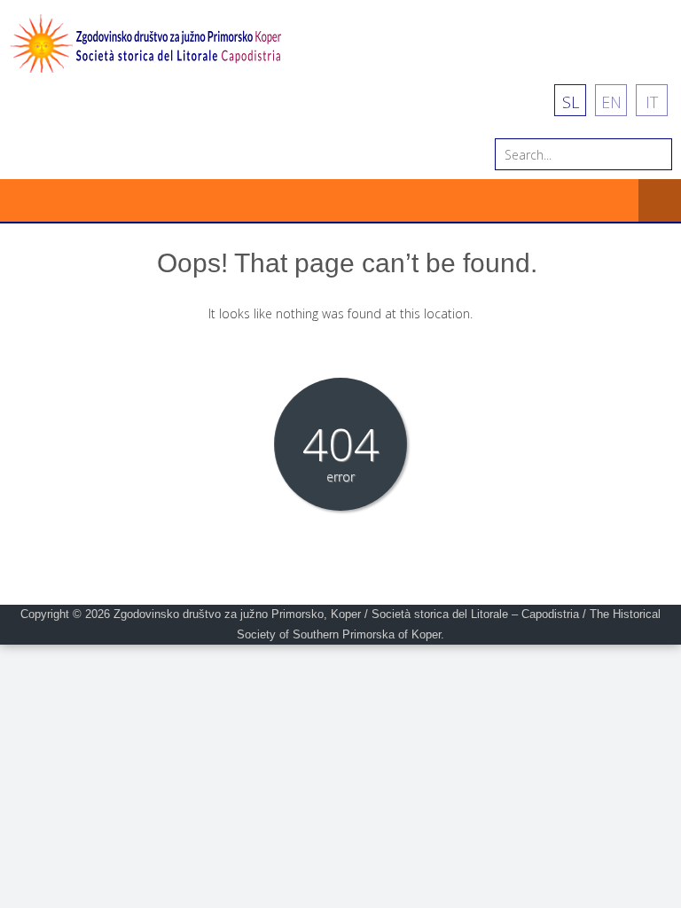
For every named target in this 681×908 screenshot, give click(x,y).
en (611, 102)
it (652, 102)
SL (570, 102)
